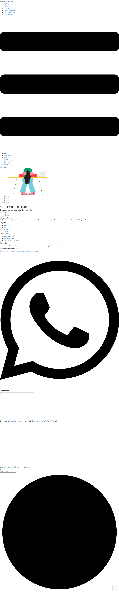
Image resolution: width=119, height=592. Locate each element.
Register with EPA (10, 10)
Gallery (7, 8)
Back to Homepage (5, 213)
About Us (8, 7)
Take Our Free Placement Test (13, 240)
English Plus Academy (15, 421)
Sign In (15, 463)
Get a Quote (3, 167)
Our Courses (9, 5)
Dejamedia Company (38, 421)
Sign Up (10, 463)
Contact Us (8, 14)
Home (7, 3)
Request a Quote (10, 12)
